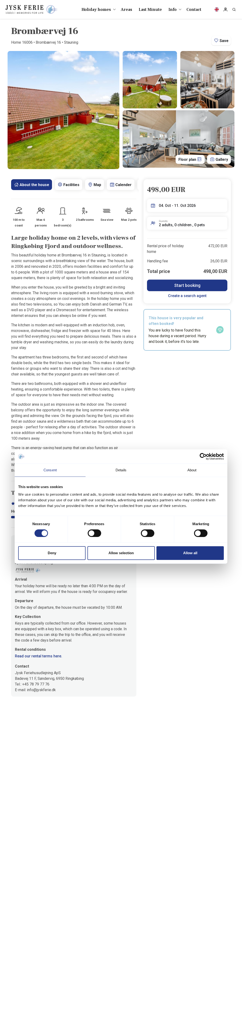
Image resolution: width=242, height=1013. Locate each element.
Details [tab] (121, 470)
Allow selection (121, 553)
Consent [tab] (50, 470)
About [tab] (192, 470)
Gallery (221, 159)
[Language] (216, 9)
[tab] (31, 184)
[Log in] (225, 9)
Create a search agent (187, 296)
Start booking (187, 285)
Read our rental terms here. (38, 656)
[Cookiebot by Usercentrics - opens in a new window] (203, 456)
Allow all (190, 553)
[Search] (234, 9)
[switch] (94, 533)
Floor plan (187, 159)
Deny (52, 553)
